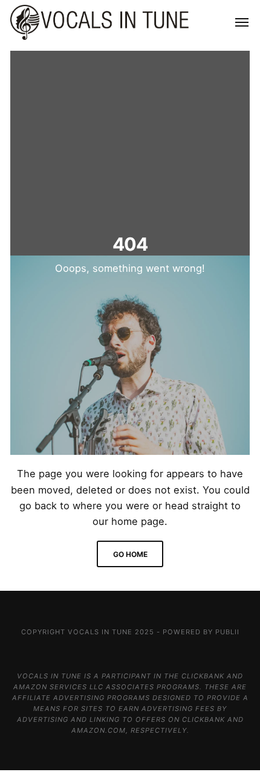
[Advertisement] (130, 150)
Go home (130, 554)
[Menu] (235, 22)
